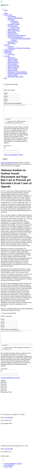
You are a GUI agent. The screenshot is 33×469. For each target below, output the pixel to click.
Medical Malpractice (13, 29)
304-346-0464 (9, 449)
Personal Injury (12, 32)
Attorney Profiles (9, 49)
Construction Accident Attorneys (17, 35)
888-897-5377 (5, 5)
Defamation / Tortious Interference (17, 72)
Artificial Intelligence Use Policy (13, 463)
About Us (7, 45)
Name (6, 93)
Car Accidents (12, 16)
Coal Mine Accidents (13, 24)
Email (6, 96)
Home (6, 13)
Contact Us (11, 46)
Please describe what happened (13, 103)
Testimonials (7, 51)
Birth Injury (14, 21)
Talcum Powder (15, 27)
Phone (6, 100)
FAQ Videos (11, 54)
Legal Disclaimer (9, 465)
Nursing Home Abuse (14, 30)
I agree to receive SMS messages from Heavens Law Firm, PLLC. (15, 122)
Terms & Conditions (9, 154)
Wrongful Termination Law (15, 37)
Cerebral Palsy (15, 22)
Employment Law (13, 41)
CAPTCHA (7, 145)
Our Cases (7, 56)
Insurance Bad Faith (13, 65)
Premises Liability (13, 34)
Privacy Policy (19, 154)
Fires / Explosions (13, 68)
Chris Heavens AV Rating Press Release (19, 48)
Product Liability (12, 64)
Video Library (8, 53)
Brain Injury (11, 19)
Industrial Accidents (13, 62)
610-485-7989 (9, 417)
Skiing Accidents (12, 70)
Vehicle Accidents (13, 59)
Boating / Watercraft (13, 67)
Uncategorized (9, 162)
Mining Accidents (13, 60)
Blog (5, 78)
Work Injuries (11, 43)
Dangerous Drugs (13, 26)
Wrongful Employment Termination (18, 73)
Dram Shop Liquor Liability (15, 76)
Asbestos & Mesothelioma (15, 18)
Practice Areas (8, 15)
